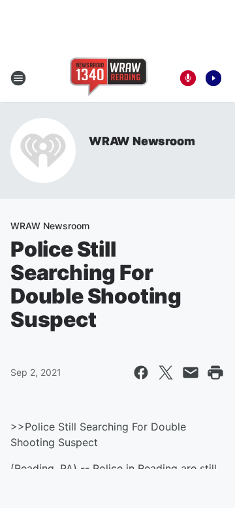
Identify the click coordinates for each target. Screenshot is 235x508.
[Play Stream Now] (213, 78)
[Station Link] (109, 78)
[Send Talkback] (188, 78)
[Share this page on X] (166, 372)
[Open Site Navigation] (18, 78)
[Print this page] (215, 372)
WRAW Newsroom (142, 141)
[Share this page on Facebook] (141, 372)
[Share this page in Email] (190, 372)
